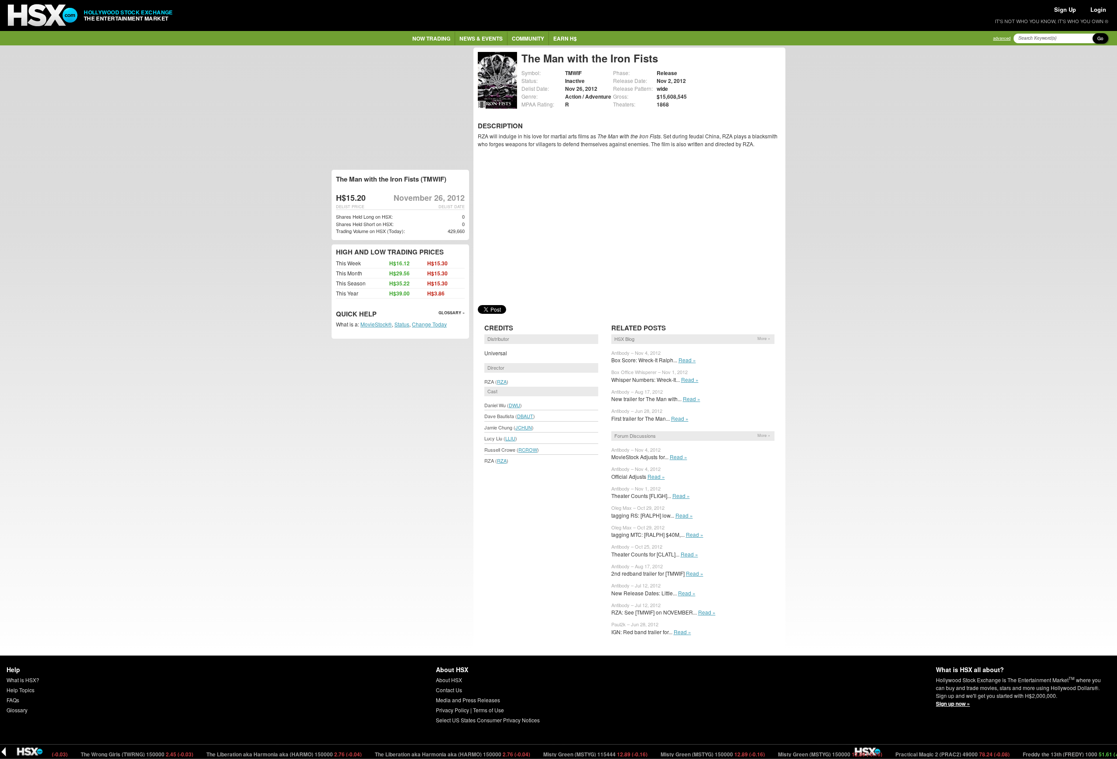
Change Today (429, 324)
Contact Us (449, 690)
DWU (514, 405)
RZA (502, 381)
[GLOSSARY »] (378, 314)
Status (401, 324)
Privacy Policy (452, 710)
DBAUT (525, 415)
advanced (1002, 38)
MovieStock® (376, 324)
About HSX (449, 679)
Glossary (17, 710)
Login (1098, 9)
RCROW (527, 449)
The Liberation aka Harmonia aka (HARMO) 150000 (263, 754)
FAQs (13, 700)
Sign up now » (953, 703)
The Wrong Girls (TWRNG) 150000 (116, 754)
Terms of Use (488, 710)
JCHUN (523, 427)
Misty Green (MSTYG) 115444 (574, 754)
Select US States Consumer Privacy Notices (488, 720)
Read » (687, 360)
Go (1100, 38)
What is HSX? (23, 679)
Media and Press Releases (468, 700)
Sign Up (1065, 9)
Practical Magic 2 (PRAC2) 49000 (931, 754)
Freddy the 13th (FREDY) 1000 (1055, 754)
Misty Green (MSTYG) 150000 (691, 754)
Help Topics (20, 690)
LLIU (510, 438)
